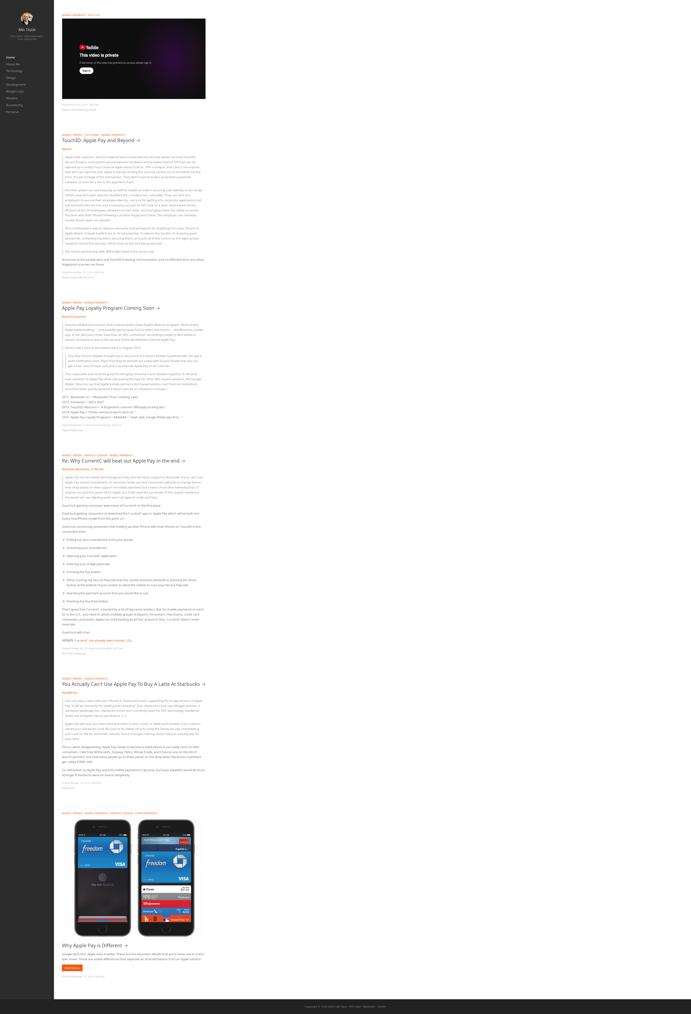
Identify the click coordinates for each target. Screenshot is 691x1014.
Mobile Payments (73, 15)
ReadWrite (69, 693)
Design (11, 78)
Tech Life (94, 15)
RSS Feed (355, 1006)
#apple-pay (82, 109)
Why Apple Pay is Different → (95, 945)
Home (10, 57)
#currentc (67, 653)
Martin (66, 149)
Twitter (382, 1006)
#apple (92, 109)
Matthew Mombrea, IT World (82, 469)
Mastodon (369, 1006)
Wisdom (12, 98)
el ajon (27, 29)
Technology (14, 71)
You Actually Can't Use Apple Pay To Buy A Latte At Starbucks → (134, 684)
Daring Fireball (103, 648)
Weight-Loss (15, 91)
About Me (13, 64)
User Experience (146, 813)
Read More (71, 968)
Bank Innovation (74, 316)
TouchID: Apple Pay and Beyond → (101, 140)
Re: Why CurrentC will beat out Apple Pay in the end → (124, 460)
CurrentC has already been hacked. (100, 640)
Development (16, 84)
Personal (12, 112)
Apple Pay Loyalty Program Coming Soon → (111, 308)
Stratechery (102, 425)
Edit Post (94, 104)
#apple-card (68, 109)
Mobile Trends (72, 135)
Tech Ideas (92, 135)
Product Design (96, 455)
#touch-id (88, 277)
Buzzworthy (14, 105)
